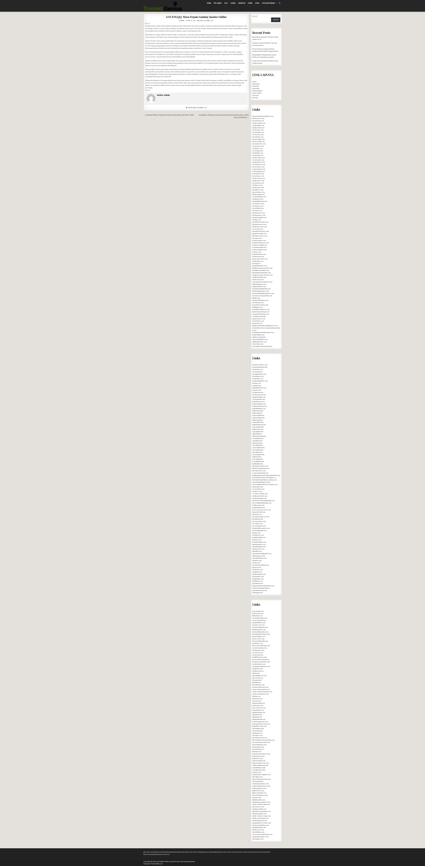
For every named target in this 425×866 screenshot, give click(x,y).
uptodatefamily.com (259, 558)
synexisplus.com (258, 132)
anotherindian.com (259, 574)
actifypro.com (257, 185)
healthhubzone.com (259, 388)
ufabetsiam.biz (257, 420)
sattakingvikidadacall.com (261, 289)
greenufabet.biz (258, 427)
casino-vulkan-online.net (261, 804)
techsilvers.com (258, 535)
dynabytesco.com (258, 213)
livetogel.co (256, 263)
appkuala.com (257, 733)
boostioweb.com (258, 121)
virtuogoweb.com (258, 399)
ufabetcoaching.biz (259, 337)
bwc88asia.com (257, 519)
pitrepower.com (258, 807)
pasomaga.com (257, 583)
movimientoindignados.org (261, 553)
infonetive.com (257, 758)
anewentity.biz (257, 731)
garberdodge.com (258, 636)
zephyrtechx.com (258, 178)
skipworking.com (258, 703)
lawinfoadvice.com (259, 544)
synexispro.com (258, 321)
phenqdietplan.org (259, 546)
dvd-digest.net (257, 777)
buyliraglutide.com (259, 404)
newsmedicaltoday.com (260, 314)
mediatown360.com (259, 809)
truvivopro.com (258, 146)
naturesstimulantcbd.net (261, 588)
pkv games (200, 107)
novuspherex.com (258, 164)
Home (209, 3)
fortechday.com (257, 344)
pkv (144, 852)
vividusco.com (257, 148)
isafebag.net (256, 682)
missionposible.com (259, 814)
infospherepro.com (259, 224)
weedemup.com (258, 302)
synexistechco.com (259, 144)
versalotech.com (258, 203)
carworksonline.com (259, 648)
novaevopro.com (258, 167)
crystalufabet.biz (258, 454)
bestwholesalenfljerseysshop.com (264, 480)
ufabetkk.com (257, 717)
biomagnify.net (257, 592)
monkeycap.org (258, 671)
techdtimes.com (258, 376)
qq (210, 852)
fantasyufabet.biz (258, 418)
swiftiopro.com (257, 199)
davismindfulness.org (260, 339)
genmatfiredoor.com (259, 266)
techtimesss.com (258, 650)
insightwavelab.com (259, 233)
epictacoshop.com (258, 761)
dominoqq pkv (257, 91)
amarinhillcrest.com (259, 675)
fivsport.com (256, 540)
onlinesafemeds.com (259, 406)
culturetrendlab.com (259, 245)
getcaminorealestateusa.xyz (262, 346)
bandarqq (166, 852)
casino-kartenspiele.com (261, 689)
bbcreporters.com (259, 471)
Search (254, 16)
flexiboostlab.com (258, 194)
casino (194, 107)
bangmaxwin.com (258, 756)
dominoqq (255, 84)
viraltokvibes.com (258, 664)
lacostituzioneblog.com (260, 565)
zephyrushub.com (258, 123)
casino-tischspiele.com (260, 694)
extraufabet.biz (257, 431)
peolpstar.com (257, 643)
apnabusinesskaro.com (260, 837)
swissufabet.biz (257, 422)
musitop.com (257, 560)
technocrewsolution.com (261, 662)
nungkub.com (257, 572)
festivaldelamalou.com (260, 632)
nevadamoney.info (258, 770)
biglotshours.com (258, 401)
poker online (257, 93)
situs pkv (255, 86)
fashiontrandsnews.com (260, 468)
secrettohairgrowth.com (261, 742)
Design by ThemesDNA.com (153, 864)
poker (254, 81)
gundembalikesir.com (260, 381)
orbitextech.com (258, 256)
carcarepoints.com (259, 526)
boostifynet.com (258, 174)
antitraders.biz (257, 487)
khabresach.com (258, 830)
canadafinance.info (258, 768)
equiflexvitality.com (259, 277)
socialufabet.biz (258, 438)
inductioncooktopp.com (260, 312)
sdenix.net (256, 673)
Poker (250, 3)
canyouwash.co (257, 372)
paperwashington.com (260, 300)
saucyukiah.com (258, 611)
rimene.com (256, 772)
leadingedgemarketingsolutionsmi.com (266, 475)
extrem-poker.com (259, 521)
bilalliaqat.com (257, 307)
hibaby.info (256, 298)
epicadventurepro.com (260, 231)
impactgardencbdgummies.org (263, 586)
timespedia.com (258, 710)
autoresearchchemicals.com (262, 834)
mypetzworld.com (258, 512)
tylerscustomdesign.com (261, 645)
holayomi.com (257, 323)
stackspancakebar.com (260, 784)
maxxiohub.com (257, 155)
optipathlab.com (258, 125)
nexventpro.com (258, 176)
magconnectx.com (258, 319)
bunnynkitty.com (258, 747)
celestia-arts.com (258, 625)
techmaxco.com (257, 206)
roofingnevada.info (259, 316)
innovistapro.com (258, 192)
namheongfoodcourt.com (261, 786)
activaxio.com (257, 210)
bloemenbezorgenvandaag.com (263, 740)
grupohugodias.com (259, 530)
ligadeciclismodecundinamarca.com (265, 325)
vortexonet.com (258, 134)
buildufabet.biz (257, 464)
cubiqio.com (256, 220)
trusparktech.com (258, 169)
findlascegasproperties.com (262, 268)
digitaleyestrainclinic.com (261, 811)
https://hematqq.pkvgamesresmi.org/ (156, 854)
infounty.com (257, 514)
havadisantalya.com (259, 374)
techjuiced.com (257, 392)
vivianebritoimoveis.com (261, 666)
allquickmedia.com (259, 719)
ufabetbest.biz (257, 443)
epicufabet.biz (257, 452)
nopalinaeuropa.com (259, 590)
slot (205, 107)
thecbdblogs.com (258, 832)
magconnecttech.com (259, 259)
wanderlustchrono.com (260, 243)
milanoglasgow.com (259, 788)
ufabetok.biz (256, 457)
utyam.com (256, 563)
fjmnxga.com (256, 751)
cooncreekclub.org (259, 620)
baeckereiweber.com (260, 365)
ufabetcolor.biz (257, 429)
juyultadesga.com (258, 507)
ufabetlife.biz (257, 434)
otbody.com (256, 696)
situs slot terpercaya (226, 852)
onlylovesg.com (258, 279)
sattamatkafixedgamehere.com (263, 293)
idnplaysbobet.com (259, 286)
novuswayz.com (258, 183)
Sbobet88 (241, 3)
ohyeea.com (256, 567)
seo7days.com (257, 735)
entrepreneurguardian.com (262, 296)
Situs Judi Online (268, 3)
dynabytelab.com (258, 128)
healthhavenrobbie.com (260, 270)
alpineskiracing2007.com (261, 802)
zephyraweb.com (258, 157)
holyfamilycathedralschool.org (263, 332)
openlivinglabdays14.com (261, 482)
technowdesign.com (259, 498)
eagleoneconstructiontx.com (262, 275)
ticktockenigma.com (259, 250)
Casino (233, 3)
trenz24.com (256, 701)
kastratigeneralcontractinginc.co (264, 477)
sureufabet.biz (257, 445)
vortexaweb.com (258, 160)
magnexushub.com (259, 397)
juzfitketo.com (257, 581)
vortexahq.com (257, 151)
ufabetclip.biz (257, 413)
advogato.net (257, 680)
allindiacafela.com (258, 800)
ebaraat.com (256, 390)
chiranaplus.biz (257, 781)
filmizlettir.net (257, 616)
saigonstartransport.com (261, 754)
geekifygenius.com (259, 254)
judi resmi (158, 852)
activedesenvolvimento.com (262, 282)
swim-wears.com (258, 639)
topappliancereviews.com (261, 823)
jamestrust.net (257, 698)
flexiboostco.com (258, 118)
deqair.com (256, 533)
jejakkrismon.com (258, 712)
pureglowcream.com (259, 738)
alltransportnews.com (260, 466)
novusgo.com (257, 238)
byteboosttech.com (259, 395)
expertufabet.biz (258, 415)
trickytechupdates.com (260, 825)
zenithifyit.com (257, 153)
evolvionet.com (257, 130)
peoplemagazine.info (259, 367)
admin (182, 20)
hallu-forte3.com (258, 791)
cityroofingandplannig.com (261, 503)
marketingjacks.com (259, 820)
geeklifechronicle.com (260, 222)
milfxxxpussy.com (258, 556)
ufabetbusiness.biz (259, 424)
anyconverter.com (259, 708)
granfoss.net (256, 797)
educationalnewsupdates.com (262, 116)
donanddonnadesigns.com (261, 273)
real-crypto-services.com (261, 510)
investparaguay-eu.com (260, 517)
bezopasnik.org (258, 749)
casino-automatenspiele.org (262, 691)
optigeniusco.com (258, 162)
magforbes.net (257, 668)
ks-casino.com (257, 523)
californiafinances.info (260, 765)
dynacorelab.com (258, 141)
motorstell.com (257, 655)
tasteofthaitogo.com (259, 744)
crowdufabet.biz (258, 461)
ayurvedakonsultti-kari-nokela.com (264, 484)
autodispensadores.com (260, 309)
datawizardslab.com (259, 217)
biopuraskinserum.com (260, 763)
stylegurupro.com (258, 215)
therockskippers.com (260, 795)
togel (257, 3)
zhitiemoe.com (257, 569)
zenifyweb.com (257, 261)
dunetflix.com (257, 551)
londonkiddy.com (258, 335)
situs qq (255, 97)
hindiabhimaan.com (259, 827)
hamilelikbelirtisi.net (259, 201)
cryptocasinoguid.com (260, 473)
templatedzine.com (259, 542)
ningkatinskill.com (258, 537)
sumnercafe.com (258, 549)
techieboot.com (257, 378)
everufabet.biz (257, 459)
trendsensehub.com (259, 247)
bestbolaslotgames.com (260, 291)
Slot (226, 3)
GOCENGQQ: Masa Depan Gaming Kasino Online (196, 17)
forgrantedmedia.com (260, 641)
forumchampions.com (260, 627)
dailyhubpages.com (259, 284)
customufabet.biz (258, 447)
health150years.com (259, 657)
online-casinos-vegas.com (261, 816)
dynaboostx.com (258, 187)
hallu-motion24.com (259, 793)
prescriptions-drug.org (260, 659)
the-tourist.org (257, 678)
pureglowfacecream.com (261, 724)
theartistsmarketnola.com (261, 779)
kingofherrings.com (259, 726)
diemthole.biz (257, 715)
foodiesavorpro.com (259, 227)
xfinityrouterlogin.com (260, 818)
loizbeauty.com (257, 705)
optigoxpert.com (258, 180)
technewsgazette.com (260, 721)
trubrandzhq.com (258, 171)
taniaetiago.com (258, 579)
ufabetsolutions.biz (259, 436)
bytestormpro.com (259, 240)
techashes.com (257, 369)
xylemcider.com (258, 576)
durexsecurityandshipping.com (263, 500)
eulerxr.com (256, 252)
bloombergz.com (258, 685)
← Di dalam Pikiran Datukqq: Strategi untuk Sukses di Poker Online (169, 115)
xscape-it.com (257, 491)
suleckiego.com (257, 839)
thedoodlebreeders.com (261, 528)
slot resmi (150, 852)
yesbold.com (256, 385)
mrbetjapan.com (258, 728)
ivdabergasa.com (258, 505)
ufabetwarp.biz (257, 411)
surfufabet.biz (257, 441)
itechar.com (256, 383)
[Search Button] (280, 3)
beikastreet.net (257, 613)
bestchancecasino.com (260, 305)
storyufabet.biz (257, 450)
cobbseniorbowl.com (259, 496)
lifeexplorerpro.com (259, 236)
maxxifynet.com (258, 137)
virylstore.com (257, 652)
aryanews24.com (258, 489)
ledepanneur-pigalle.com (261, 774)
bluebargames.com (259, 629)
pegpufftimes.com (258, 622)
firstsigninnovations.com (261, 634)
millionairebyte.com (259, 342)
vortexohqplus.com (259, 197)
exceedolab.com (258, 208)
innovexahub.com (258, 139)
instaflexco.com (257, 190)
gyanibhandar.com (258, 408)
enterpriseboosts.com (260, 687)
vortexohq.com (257, 229)
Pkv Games (218, 3)
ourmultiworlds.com (259, 618)
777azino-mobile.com (260, 494)
